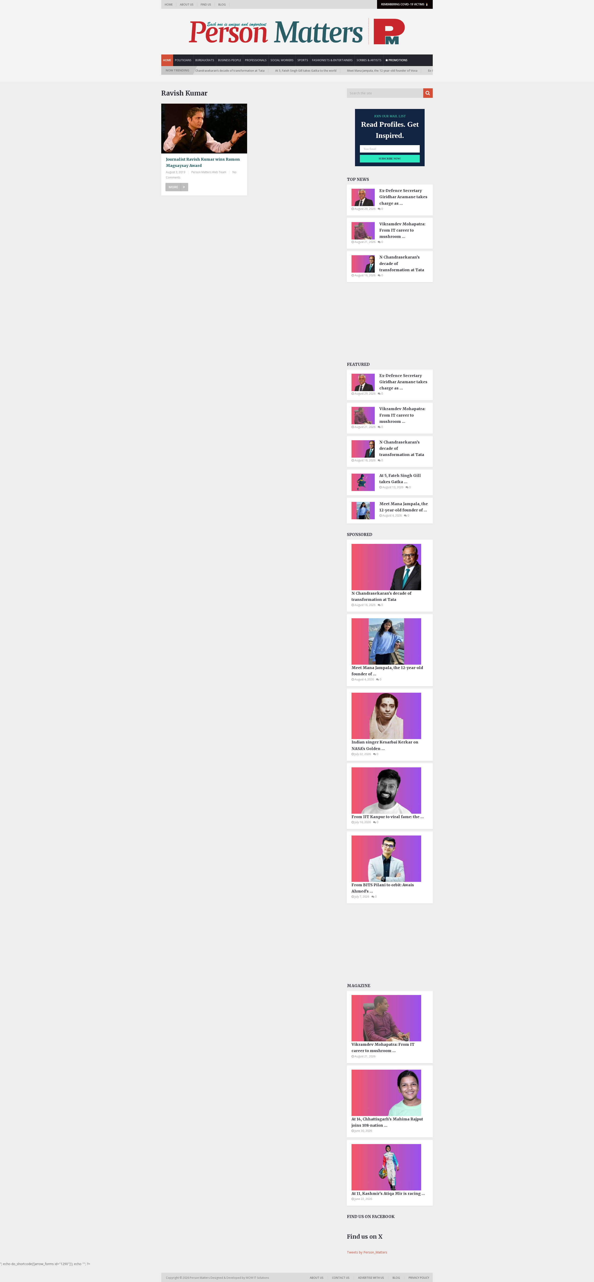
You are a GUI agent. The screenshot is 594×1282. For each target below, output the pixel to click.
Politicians (183, 60)
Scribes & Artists (369, 60)
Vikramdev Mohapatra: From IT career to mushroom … (402, 230)
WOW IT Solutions (257, 1278)
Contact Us (340, 1278)
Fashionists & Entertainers (332, 60)
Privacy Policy (419, 1278)
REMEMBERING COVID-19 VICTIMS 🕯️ (405, 4)
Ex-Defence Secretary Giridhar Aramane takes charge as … (403, 196)
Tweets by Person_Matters (367, 1252)
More (173, 187)
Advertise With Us (371, 1278)
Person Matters (200, 1278)
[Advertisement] (390, 323)
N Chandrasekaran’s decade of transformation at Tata (401, 263)
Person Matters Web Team (208, 172)
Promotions (397, 60)
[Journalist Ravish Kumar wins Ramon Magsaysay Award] (204, 128)
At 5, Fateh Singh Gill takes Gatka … (400, 478)
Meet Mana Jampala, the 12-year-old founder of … (403, 506)
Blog (222, 4)
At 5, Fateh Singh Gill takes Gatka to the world (268, 71)
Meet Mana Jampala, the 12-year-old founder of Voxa (344, 71)
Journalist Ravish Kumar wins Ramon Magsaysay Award (203, 162)
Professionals (256, 60)
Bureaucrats (204, 60)
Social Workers (282, 60)
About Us (187, 4)
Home (169, 4)
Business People (229, 60)
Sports (302, 60)
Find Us (206, 4)
